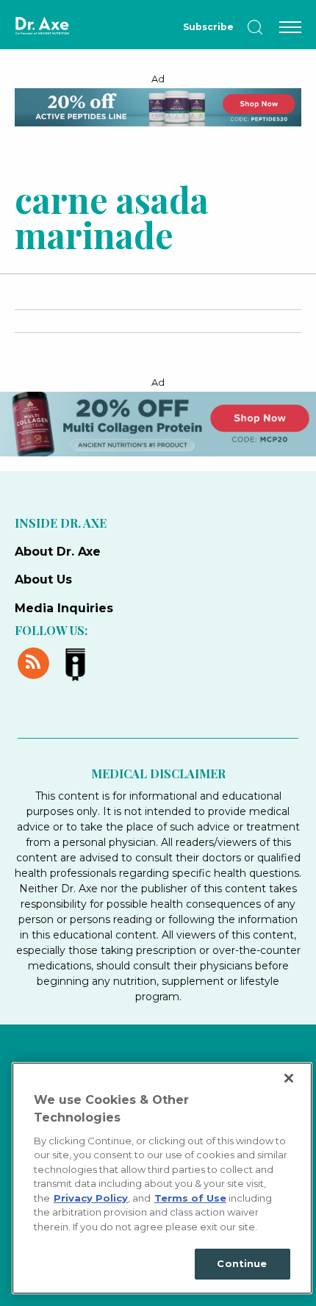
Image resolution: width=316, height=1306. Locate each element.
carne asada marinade (112, 216)
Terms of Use (190, 1198)
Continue (242, 1263)
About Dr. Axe (58, 552)
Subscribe (208, 26)
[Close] (289, 1078)
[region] (162, 1178)
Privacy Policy (91, 1198)
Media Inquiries (64, 608)
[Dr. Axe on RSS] (36, 661)
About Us (43, 579)
